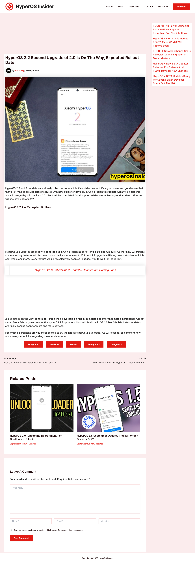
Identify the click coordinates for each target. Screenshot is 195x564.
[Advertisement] (75, 34)
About (120, 6)
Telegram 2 (94, 344)
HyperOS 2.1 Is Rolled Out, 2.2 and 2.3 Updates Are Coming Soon (75, 270)
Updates (32, 444)
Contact (148, 6)
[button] (181, 6)
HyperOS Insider (35, 6)
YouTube (163, 6)
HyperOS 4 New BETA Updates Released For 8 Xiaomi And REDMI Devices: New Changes (170, 67)
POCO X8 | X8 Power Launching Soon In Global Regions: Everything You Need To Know (171, 29)
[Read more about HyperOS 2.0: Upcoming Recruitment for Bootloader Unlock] (41, 407)
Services (134, 6)
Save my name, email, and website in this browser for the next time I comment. (48, 530)
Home (109, 6)
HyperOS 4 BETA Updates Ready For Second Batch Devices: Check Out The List (171, 80)
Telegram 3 (116, 344)
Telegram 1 (33, 344)
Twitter (73, 344)
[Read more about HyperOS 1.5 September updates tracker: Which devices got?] (108, 407)
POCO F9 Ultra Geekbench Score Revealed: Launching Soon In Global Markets (172, 55)
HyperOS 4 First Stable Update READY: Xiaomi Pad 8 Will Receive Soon (170, 42)
